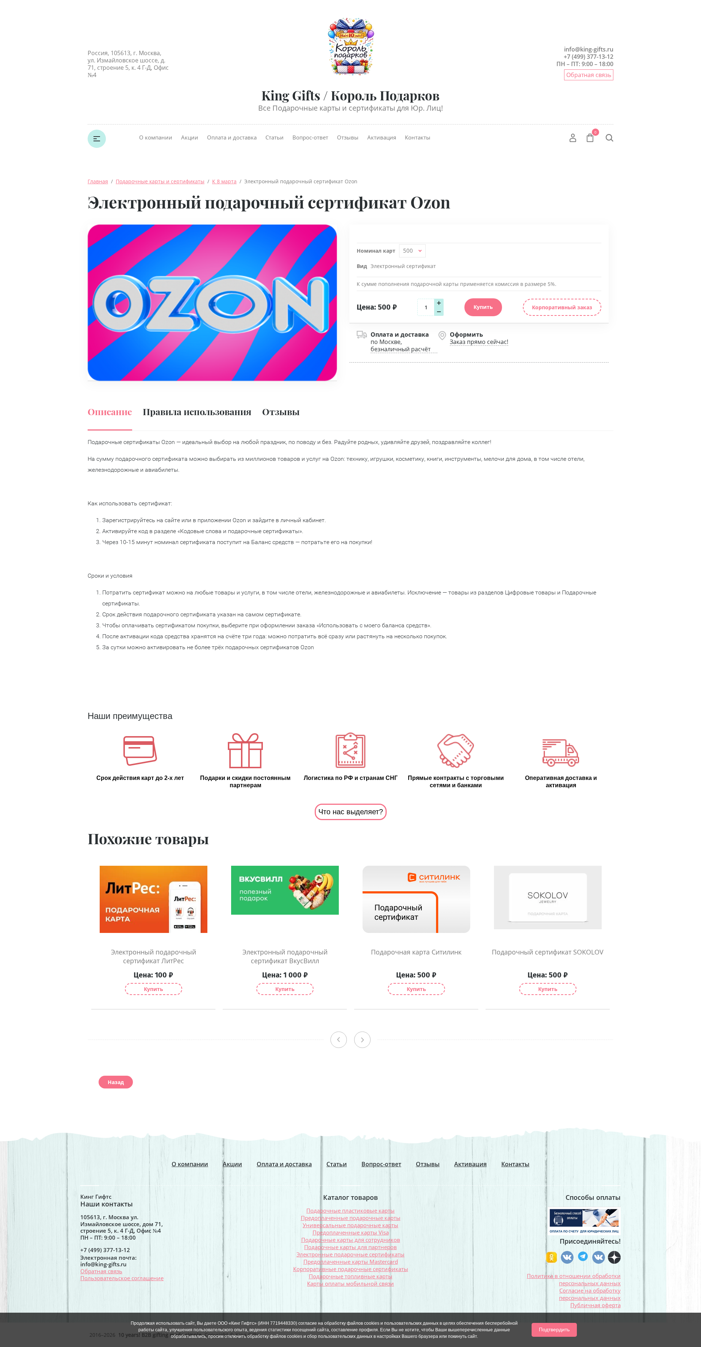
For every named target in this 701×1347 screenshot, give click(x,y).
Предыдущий (338, 1040)
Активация (381, 137)
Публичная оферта (595, 1305)
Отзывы (348, 137)
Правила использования (197, 411)
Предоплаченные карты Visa (351, 1232)
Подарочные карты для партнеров (350, 1247)
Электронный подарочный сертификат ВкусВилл (284, 956)
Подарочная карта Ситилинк (416, 952)
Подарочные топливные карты (350, 1276)
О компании (155, 137)
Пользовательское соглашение (122, 1278)
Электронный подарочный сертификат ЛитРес (153, 956)
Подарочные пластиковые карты (350, 1210)
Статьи (274, 137)
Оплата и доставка (232, 137)
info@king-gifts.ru (588, 49)
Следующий (362, 1040)
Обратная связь (588, 75)
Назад (116, 1082)
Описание (110, 411)
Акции (189, 137)
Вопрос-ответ (310, 137)
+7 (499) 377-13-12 (588, 56)
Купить (153, 989)
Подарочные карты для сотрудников (350, 1239)
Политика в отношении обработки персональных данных (574, 1279)
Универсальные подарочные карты (350, 1225)
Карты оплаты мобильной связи (350, 1283)
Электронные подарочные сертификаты (350, 1254)
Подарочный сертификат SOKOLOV (548, 952)
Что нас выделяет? (350, 812)
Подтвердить (554, 1329)
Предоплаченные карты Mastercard (350, 1261)
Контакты (417, 137)
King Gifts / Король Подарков (350, 95)
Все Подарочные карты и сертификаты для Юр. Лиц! (350, 108)
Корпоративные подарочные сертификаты (350, 1269)
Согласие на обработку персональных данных (590, 1294)
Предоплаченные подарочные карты (351, 1217)
